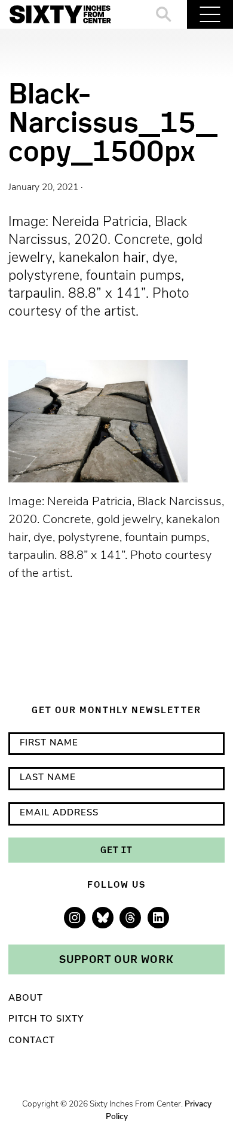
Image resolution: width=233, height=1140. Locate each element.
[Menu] (210, 14)
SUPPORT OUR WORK (116, 958)
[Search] (164, 14)
